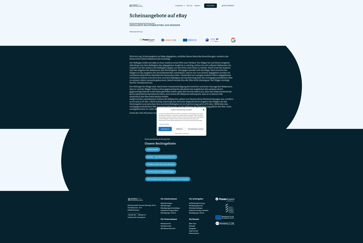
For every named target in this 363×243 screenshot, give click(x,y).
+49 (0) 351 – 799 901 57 (137, 215)
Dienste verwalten (164, 124)
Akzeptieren (165, 129)
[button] (203, 110)
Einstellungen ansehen (195, 129)
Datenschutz (178, 133)
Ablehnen (179, 129)
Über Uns (189, 5)
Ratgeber (197, 5)
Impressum (186, 133)
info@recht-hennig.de (136, 217)
